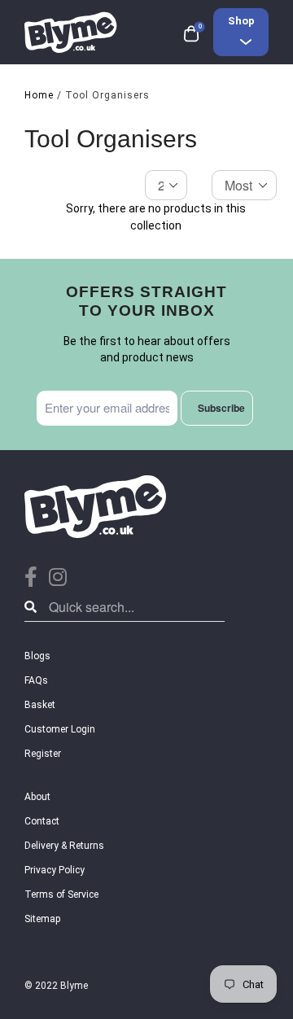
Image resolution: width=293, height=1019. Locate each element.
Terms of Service (61, 894)
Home (39, 95)
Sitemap (42, 919)
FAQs (36, 680)
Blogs (37, 656)
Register (42, 753)
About (37, 797)
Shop (241, 21)
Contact (41, 821)
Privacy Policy (54, 870)
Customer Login (59, 729)
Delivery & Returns (64, 845)
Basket (39, 705)
